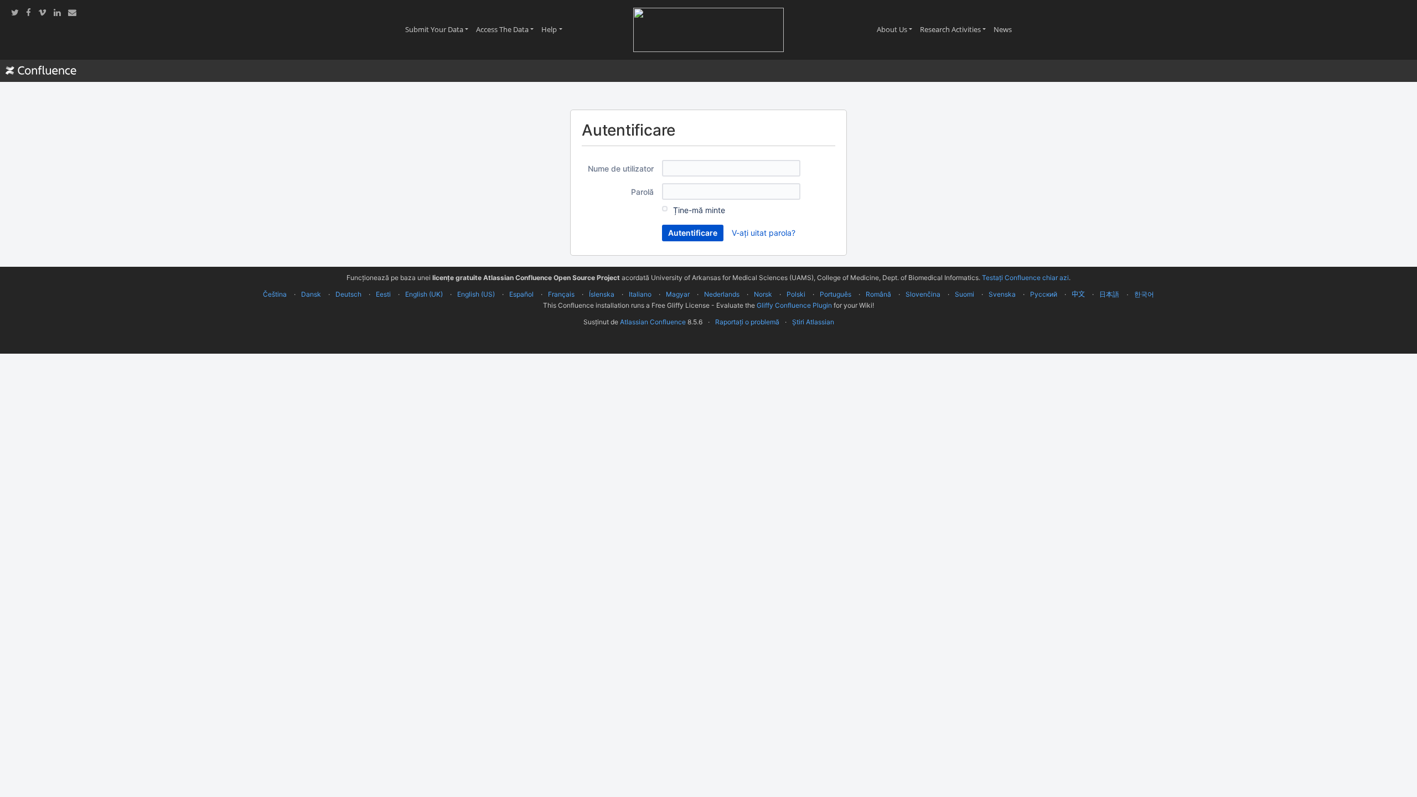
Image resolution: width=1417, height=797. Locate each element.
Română (878, 294)
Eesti (383, 294)
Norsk (763, 294)
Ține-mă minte (699, 210)
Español (521, 294)
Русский (1043, 294)
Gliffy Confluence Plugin (794, 305)
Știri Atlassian (813, 322)
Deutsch (348, 294)
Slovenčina (923, 294)
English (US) (476, 294)
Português (835, 294)
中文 (1078, 294)
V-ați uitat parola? (763, 232)
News (1005, 29)
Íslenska (601, 294)
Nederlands (721, 294)
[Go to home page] (41, 71)
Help (553, 29)
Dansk (311, 294)
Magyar (678, 294)
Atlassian (709, 346)
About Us (896, 29)
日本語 (1109, 294)
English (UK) (424, 294)
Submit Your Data (438, 29)
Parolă (642, 191)
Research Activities (955, 29)
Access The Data (506, 29)
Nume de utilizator (621, 168)
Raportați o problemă (747, 322)
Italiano (640, 294)
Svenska (1002, 294)
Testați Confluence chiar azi (1025, 277)
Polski (796, 294)
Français (561, 294)
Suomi (964, 294)
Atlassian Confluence (653, 322)
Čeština (275, 294)
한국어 (1144, 294)
